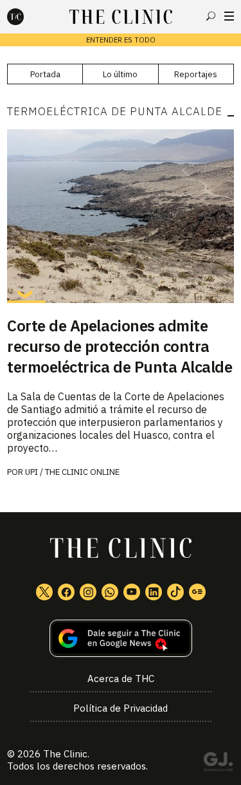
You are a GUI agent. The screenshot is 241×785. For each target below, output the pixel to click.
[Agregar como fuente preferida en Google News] (120, 639)
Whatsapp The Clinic (110, 592)
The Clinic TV (131, 592)
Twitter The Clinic (44, 592)
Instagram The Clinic (88, 592)
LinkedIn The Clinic (153, 592)
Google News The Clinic (197, 592)
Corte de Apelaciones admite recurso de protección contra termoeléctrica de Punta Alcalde (119, 346)
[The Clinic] (26, 16)
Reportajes (195, 74)
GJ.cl (218, 764)
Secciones (229, 16)
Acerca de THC (120, 678)
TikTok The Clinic (175, 592)
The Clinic (65, 754)
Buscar (210, 16)
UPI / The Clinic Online (72, 471)
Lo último (120, 74)
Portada (45, 74)
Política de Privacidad (120, 708)
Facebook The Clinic (66, 592)
